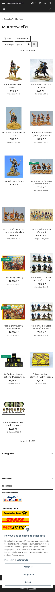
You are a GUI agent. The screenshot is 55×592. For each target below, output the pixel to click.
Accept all (28, 567)
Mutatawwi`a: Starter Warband (41, 230)
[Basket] (50, 3)
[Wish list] (45, 3)
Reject (28, 582)
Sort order (21, 38)
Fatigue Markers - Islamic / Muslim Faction (41, 375)
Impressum (9, 560)
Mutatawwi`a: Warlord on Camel (13, 85)
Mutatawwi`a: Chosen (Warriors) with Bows (41, 327)
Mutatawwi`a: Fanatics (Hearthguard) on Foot (14, 230)
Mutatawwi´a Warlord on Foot (13, 134)
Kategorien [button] (8, 453)
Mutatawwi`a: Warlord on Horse (41, 85)
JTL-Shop (32, 589)
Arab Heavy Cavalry (13, 277)
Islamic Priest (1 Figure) (13, 181)
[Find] (50, 9)
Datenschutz (22, 560)
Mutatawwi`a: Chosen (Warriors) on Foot (41, 279)
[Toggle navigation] (3, 1)
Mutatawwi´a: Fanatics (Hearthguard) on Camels (41, 134)
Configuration (28, 574)
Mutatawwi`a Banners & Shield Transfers (14, 424)
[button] (40, 3)
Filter (8, 38)
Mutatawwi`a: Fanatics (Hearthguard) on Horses (41, 182)
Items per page (12, 44)
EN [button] (32, 2)
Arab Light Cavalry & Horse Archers (13, 327)
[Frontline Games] (15, 3)
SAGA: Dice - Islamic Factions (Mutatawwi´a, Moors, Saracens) (14, 375)
